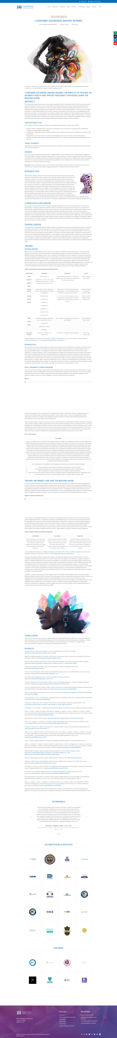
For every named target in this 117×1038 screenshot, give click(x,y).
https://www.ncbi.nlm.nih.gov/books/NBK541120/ (38, 699)
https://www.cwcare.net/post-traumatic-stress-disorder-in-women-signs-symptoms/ (48, 704)
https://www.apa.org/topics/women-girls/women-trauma (40, 763)
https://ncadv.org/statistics (74, 758)
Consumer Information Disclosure (67, 1017)
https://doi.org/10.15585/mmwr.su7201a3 (35, 737)
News (53, 17)
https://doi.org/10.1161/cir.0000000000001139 (69, 747)
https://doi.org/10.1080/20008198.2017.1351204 (58, 773)
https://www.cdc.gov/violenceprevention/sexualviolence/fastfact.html (50, 684)
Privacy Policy (62, 1021)
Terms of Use (62, 1023)
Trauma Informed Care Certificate (89, 1021)
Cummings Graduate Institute (49, 24)
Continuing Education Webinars (88, 1023)
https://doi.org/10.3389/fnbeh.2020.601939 (50, 785)
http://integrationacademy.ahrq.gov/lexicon (62, 553)
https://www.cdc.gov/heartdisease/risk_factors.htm (39, 679)
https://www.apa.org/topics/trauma (34, 668)
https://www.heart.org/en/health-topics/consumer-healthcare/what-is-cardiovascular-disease (51, 663)
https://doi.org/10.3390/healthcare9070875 (55, 723)
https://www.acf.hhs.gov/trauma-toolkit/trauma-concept (40, 653)
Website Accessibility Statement (67, 1026)
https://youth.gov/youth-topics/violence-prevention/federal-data (66, 718)
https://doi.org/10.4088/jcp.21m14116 (43, 715)
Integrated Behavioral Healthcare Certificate (88, 1018)
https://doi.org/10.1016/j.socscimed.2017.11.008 (56, 768)
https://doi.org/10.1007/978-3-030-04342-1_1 (53, 340)
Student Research (61, 17)
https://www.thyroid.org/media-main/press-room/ (45, 673)
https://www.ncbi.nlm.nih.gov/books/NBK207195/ (63, 689)
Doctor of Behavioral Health (87, 1015)
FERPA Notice (62, 1019)
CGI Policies (62, 1015)
